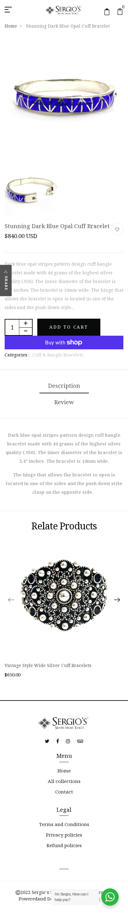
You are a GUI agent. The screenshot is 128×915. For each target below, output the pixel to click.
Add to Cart (68, 327)
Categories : (17, 355)
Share (6, 283)
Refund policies (64, 845)
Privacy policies (64, 835)
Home (11, 26)
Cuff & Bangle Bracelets (57, 355)
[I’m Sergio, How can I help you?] (110, 897)
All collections (64, 781)
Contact (64, 792)
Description (64, 385)
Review (64, 402)
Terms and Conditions (64, 824)
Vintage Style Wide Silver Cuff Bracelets (48, 665)
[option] (64, 613)
